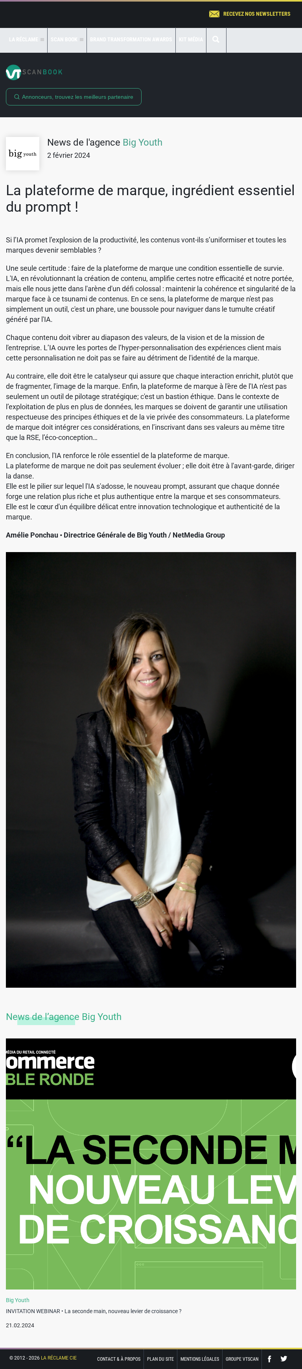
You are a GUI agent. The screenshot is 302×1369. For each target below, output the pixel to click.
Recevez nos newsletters (257, 14)
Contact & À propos (118, 1359)
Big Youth (142, 142)
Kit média (191, 39)
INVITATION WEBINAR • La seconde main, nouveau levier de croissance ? (94, 1311)
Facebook (271, 1359)
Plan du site (160, 1359)
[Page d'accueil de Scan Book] (151, 72)
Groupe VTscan (242, 1359)
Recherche (216, 40)
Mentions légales (199, 1359)
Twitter (283, 1359)
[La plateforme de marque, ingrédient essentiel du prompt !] (151, 770)
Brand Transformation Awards (131, 39)
